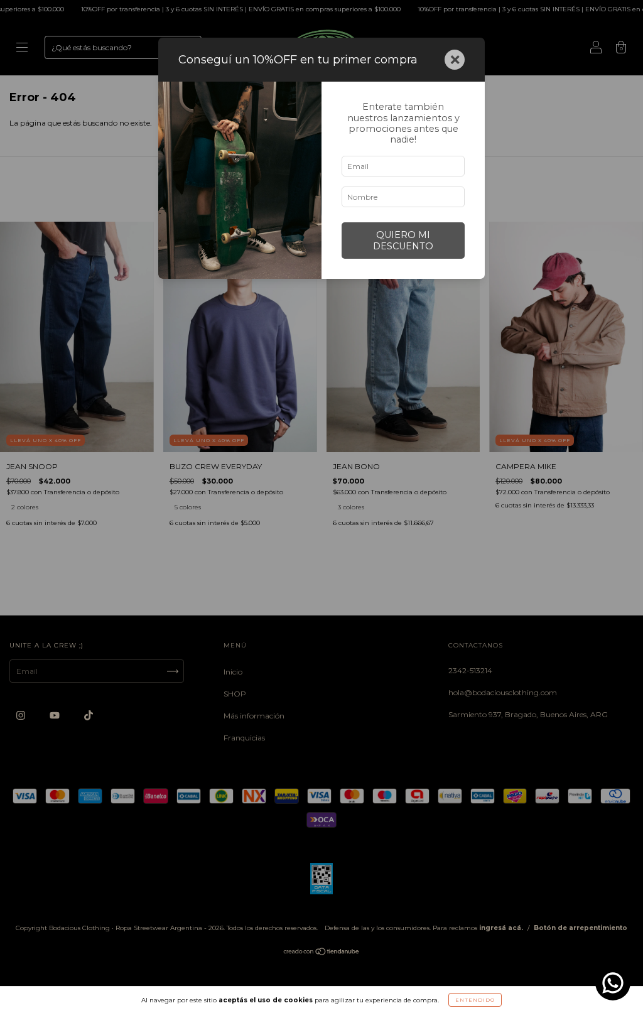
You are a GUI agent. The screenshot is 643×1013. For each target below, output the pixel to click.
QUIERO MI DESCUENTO (403, 240)
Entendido (475, 1000)
